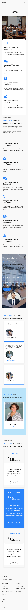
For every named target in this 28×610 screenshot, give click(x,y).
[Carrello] (25, 2)
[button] (10, 431)
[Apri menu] (17, 3)
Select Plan (14, 482)
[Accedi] (21, 2)
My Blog (4, 2)
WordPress (13, 607)
